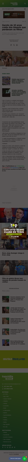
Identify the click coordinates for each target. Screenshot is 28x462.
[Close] (26, 222)
